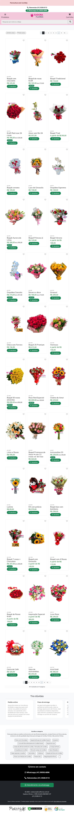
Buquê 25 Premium (36, 345)
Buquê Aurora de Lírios (14, 239)
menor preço (11, 33)
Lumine (10, 507)
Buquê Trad (55, 133)
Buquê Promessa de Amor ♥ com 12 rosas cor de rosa (37, 454)
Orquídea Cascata (14, 292)
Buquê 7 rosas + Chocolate (13, 560)
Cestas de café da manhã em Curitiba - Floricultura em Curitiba (30, 746)
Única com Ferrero (14, 345)
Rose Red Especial (36, 398)
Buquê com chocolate (11, 79)
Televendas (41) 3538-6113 (38, 8)
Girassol (53, 292)
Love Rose (54, 614)
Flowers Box (37, 756)
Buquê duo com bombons (56, 508)
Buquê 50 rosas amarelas (13, 399)
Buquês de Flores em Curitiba (54, 753)
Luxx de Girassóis (36, 188)
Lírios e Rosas (13, 452)
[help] (23, 40)
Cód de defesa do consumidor (60, 801)
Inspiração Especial (37, 614)
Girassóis (55, 740)
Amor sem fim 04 (36, 133)
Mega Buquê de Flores (50, 756)
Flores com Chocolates (21, 740)
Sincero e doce (35, 292)
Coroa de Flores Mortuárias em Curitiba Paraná (30, 743)
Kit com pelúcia (35, 507)
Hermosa (54, 345)
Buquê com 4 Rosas (58, 559)
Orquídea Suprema (58, 188)
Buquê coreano (13, 188)
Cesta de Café (13, 669)
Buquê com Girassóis (33, 560)
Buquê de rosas (51, 743)
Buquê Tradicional (57, 78)
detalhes (13, 86)
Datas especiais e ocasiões (18, 753)
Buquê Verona (56, 238)
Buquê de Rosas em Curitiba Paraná (40, 740)
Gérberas (40, 753)
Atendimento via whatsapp (37, 785)
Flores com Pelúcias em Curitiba (22, 756)
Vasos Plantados (53, 750)
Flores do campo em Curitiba (38, 750)
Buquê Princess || (36, 238)
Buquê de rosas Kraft (35, 79)
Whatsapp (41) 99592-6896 (37, 10)
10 (64, 33)
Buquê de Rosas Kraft (13, 615)
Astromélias (32, 753)
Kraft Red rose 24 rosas (14, 134)
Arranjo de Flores (54, 746)
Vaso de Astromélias (34, 670)
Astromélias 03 (56, 452)
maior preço (21, 33)
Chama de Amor (57, 398)
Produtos (5, 17)
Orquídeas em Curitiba (21, 750)
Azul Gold (54, 669)
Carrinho (69, 17)
